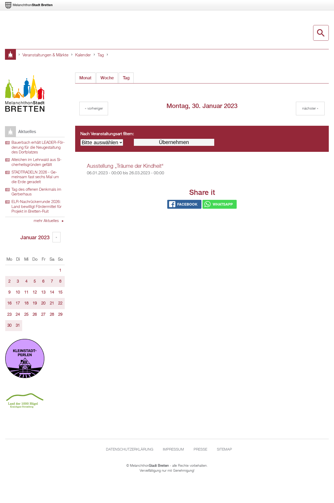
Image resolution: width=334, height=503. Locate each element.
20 (43, 303)
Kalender (83, 55)
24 (18, 314)
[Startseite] (24, 94)
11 (26, 292)
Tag (101, 55)
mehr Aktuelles (47, 221)
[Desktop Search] (321, 33)
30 (9, 325)
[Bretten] (29, 5)
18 (26, 303)
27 (43, 314)
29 (60, 314)
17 (18, 303)
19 (35, 303)
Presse (200, 449)
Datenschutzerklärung (129, 449)
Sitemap (224, 449)
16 (9, 303)
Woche (107, 77)
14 (52, 292)
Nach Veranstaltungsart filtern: (107, 134)
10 (18, 292)
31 (18, 325)
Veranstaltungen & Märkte (45, 55)
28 (52, 314)
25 (26, 314)
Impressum (173, 449)
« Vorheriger (94, 108)
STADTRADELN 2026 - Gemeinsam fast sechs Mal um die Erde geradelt (35, 177)
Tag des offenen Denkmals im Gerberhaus (36, 192)
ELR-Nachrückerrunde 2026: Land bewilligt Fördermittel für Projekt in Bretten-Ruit (36, 206)
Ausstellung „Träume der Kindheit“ (125, 166)
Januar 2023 (35, 237)
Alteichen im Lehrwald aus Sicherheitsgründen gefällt (36, 162)
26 (35, 314)
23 (9, 314)
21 (52, 303)
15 (60, 292)
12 (35, 292)
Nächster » (310, 108)
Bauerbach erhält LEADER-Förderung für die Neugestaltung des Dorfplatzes (38, 147)
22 (60, 303)
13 (43, 292)
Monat (85, 77)
